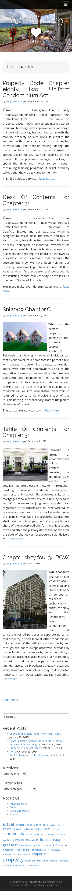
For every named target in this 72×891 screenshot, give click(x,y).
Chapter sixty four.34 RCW (36, 557)
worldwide (34, 865)
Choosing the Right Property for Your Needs (35, 733)
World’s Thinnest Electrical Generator (31, 755)
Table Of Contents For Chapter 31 (36, 432)
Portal (13, 751)
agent (37, 824)
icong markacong (15, 101)
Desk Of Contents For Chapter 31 (36, 200)
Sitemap (14, 814)
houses (47, 845)
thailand (17, 865)
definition (60, 834)
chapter (38, 828)
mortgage (7, 854)
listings (27, 849)
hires (21, 845)
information (61, 845)
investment (8, 849)
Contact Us (16, 807)
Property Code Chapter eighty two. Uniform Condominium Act (36, 89)
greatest (10, 844)
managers (55, 850)
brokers (7, 828)
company (56, 829)
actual (8, 824)
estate (32, 839)
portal (16, 854)
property (13, 859)
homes (29, 845)
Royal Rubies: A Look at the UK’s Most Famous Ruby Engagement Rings (37, 742)
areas (53, 824)
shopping (63, 860)
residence (51, 860)
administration (24, 824)
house (37, 845)
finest (45, 839)
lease (19, 849)
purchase (30, 860)
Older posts (10, 700)
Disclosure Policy (19, 810)
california (28, 829)
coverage (50, 834)
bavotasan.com (50, 884)
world (25, 865)
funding (56, 840)
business (18, 828)
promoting (25, 854)
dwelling (7, 840)
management (40, 849)
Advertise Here (18, 803)
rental (41, 860)
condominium (15, 833)
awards (61, 824)
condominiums (36, 834)
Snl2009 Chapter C (27, 309)
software (7, 865)
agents (46, 824)
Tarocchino (34, 881)
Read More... (47, 178)
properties (40, 853)
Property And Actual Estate (25, 748)
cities (47, 828)
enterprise (18, 840)
